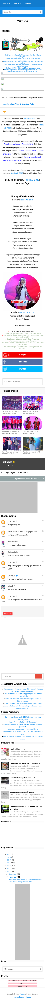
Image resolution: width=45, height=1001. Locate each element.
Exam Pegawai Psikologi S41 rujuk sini (23, 722)
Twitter (22, 369)
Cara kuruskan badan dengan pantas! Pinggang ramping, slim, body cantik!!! (23, 336)
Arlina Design (19, 997)
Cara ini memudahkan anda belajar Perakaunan (23, 339)
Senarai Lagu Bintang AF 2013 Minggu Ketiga (10, 412)
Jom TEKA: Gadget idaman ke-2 (22, 778)
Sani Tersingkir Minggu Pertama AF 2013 (10, 453)
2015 (9, 866)
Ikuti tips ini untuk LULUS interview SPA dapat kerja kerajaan (23, 56)
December (13, 874)
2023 (9, 854)
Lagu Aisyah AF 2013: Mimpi (16, 473)
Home (3, 98)
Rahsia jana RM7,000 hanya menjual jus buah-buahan (23, 703)
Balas (3, 526)
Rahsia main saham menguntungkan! (23, 341)
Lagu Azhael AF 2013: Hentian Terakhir (30, 432)
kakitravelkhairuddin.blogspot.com (22, 532)
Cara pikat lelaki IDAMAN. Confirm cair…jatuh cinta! (23, 333)
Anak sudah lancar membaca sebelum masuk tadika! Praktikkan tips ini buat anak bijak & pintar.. (23, 70)
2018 (9, 857)
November (13, 877)
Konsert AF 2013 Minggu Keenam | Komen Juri (10, 432)
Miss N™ (11, 586)
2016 (9, 863)
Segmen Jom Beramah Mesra (22, 792)
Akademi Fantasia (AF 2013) (17, 98)
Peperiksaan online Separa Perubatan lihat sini (23, 729)
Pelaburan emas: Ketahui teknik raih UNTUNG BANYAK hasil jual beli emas (23, 344)
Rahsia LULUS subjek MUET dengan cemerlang (23, 68)
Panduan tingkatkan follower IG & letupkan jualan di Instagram (23, 59)
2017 (9, 860)
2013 (9, 871)
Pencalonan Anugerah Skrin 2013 (20, 882)
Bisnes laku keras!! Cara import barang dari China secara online (23, 62)
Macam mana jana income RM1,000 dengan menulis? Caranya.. (23, 347)
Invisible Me (13, 542)
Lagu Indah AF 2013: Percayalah (27, 479)
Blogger (28, 997)
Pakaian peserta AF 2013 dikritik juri (31, 453)
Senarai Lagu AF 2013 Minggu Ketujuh (30, 412)
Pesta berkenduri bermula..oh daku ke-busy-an (25, 879)
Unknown (7, 462)
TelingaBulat (13, 552)
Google (22, 354)
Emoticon (7, 614)
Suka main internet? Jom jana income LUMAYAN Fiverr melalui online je (23, 65)
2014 (9, 868)
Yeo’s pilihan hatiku (17, 749)
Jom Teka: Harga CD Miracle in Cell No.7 (26, 763)
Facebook (22, 362)
